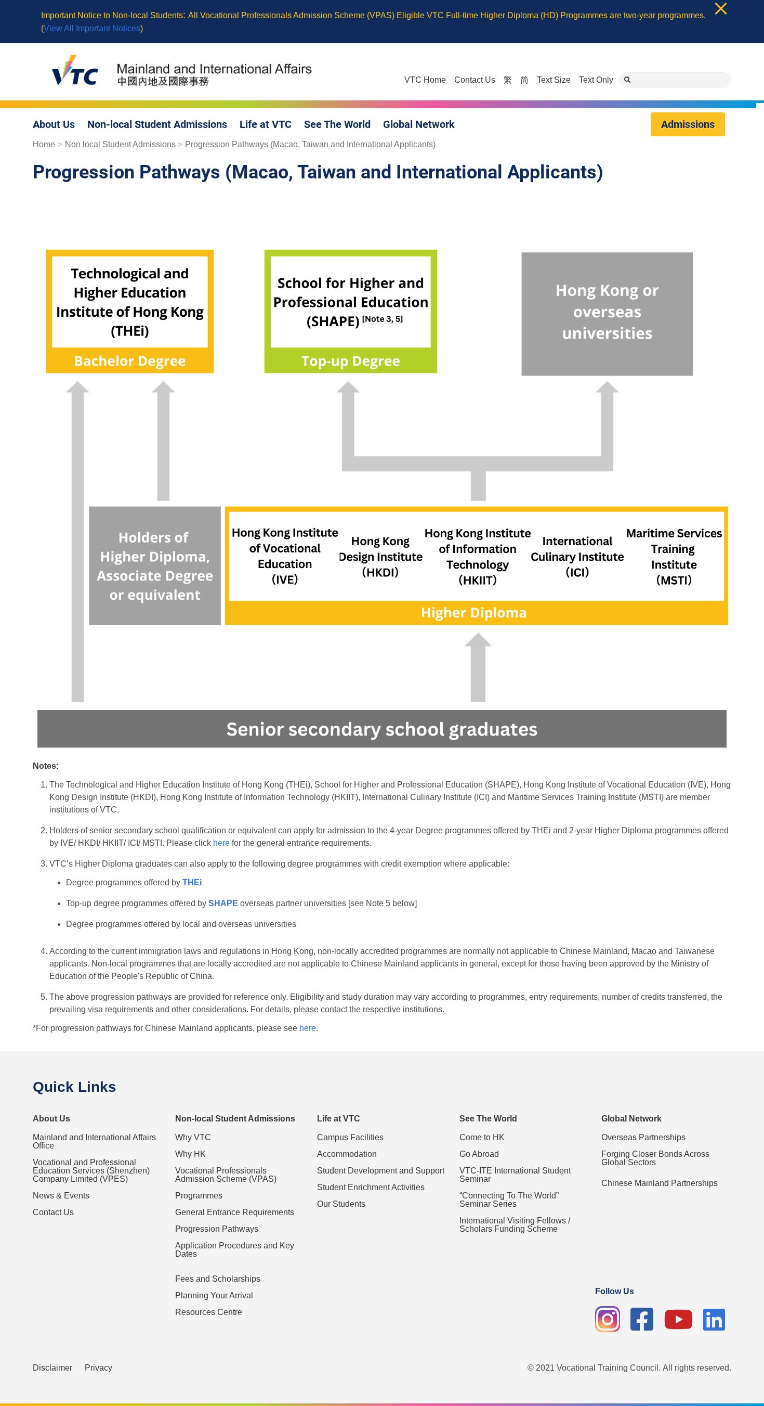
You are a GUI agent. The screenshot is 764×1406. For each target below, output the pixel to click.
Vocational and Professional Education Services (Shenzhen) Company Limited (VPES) (91, 1170)
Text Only (596, 79)
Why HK (190, 1154)
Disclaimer (52, 1367)
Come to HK (482, 1137)
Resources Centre (208, 1312)
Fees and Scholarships (217, 1278)
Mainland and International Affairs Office (94, 1141)
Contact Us (474, 79)
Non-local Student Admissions (157, 124)
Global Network (419, 124)
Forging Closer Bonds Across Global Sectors (655, 1158)
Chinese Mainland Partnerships (659, 1183)
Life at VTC (266, 124)
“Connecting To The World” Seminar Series (509, 1199)
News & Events (61, 1195)
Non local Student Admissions (120, 144)
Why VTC (193, 1137)
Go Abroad (479, 1154)
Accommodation (347, 1154)
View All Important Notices (92, 28)
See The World (337, 124)
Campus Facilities (350, 1137)
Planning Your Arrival (214, 1295)
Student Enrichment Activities (371, 1187)
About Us (54, 124)
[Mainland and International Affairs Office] (175, 71)
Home (44, 144)
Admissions (688, 124)
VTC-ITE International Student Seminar (515, 1174)
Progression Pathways (216, 1228)
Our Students (341, 1203)
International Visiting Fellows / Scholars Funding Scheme (514, 1224)
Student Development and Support (380, 1170)
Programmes (198, 1195)
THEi (192, 882)
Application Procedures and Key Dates (234, 1249)
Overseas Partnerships (643, 1137)
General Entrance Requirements (234, 1212)
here (221, 843)
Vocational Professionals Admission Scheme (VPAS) (225, 1174)
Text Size (554, 79)
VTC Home (425, 79)
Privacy (98, 1367)
